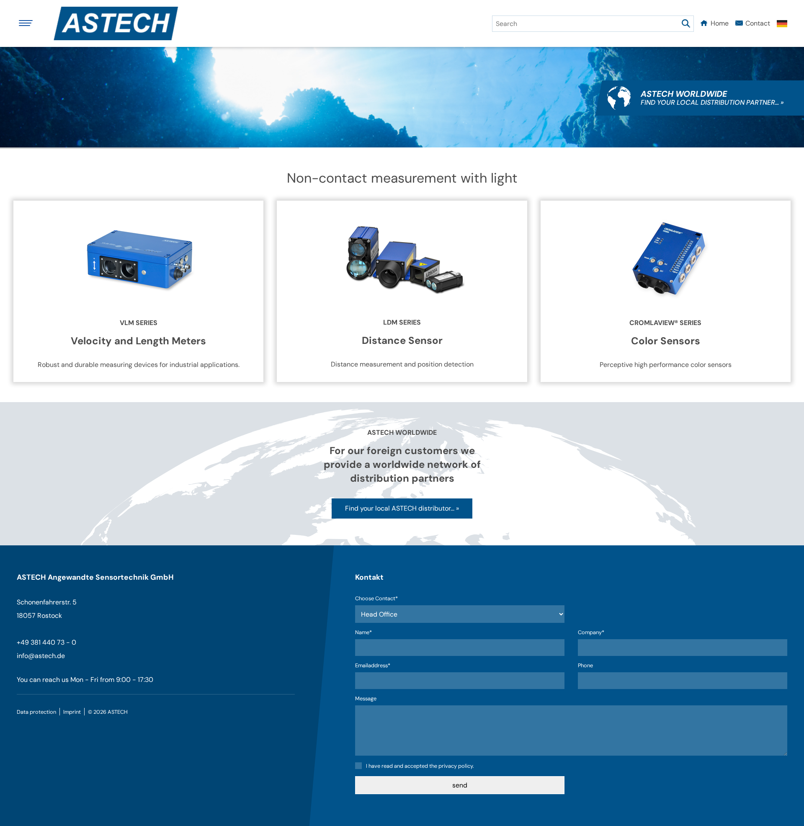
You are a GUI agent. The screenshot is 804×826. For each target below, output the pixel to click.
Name (368, 633)
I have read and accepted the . (420, 765)
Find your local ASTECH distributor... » (402, 508)
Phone (585, 666)
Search (686, 23)
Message (365, 699)
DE (782, 23)
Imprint (72, 711)
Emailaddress (372, 666)
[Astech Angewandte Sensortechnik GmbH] (119, 23)
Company (591, 633)
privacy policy (455, 765)
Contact (757, 23)
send (459, 785)
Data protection (36, 711)
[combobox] (592, 23)
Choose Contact (376, 599)
